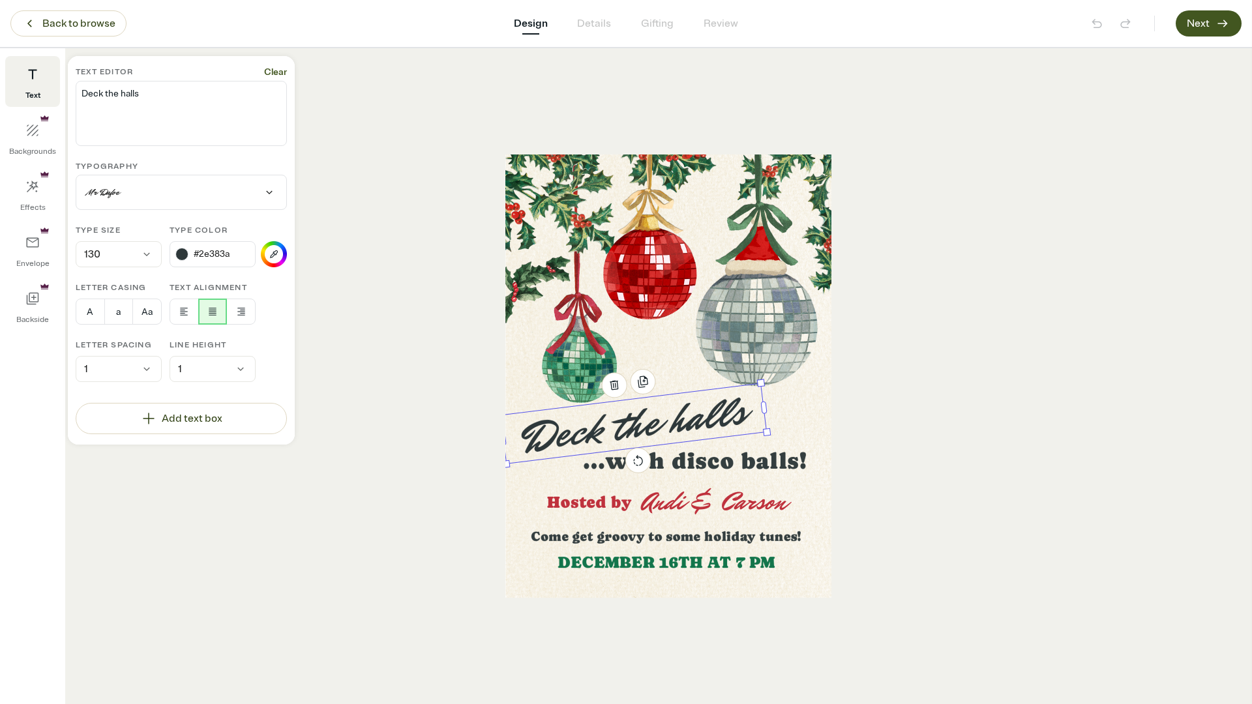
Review (721, 23)
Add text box (192, 418)
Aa (147, 311)
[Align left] (184, 312)
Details (594, 23)
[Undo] (1097, 23)
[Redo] (1125, 23)
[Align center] (213, 312)
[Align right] (241, 312)
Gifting (657, 23)
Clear (275, 72)
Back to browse (78, 23)
